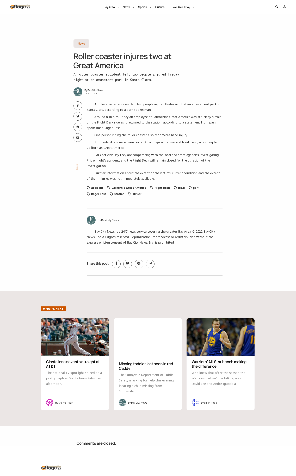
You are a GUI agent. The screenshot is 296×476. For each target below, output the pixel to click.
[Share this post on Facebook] (77, 105)
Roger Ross (98, 194)
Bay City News (95, 90)
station (119, 194)
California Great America (129, 188)
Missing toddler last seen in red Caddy (146, 366)
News (126, 7)
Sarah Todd (210, 402)
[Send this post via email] (77, 137)
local (181, 188)
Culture (160, 7)
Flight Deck (162, 188)
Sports (142, 7)
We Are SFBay (181, 7)
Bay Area (109, 7)
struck (137, 194)
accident (97, 188)
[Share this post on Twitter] (77, 116)
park (196, 188)
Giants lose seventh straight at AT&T (73, 364)
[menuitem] (110, 8)
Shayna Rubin (65, 402)
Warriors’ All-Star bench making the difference (219, 364)
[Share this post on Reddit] (77, 127)
